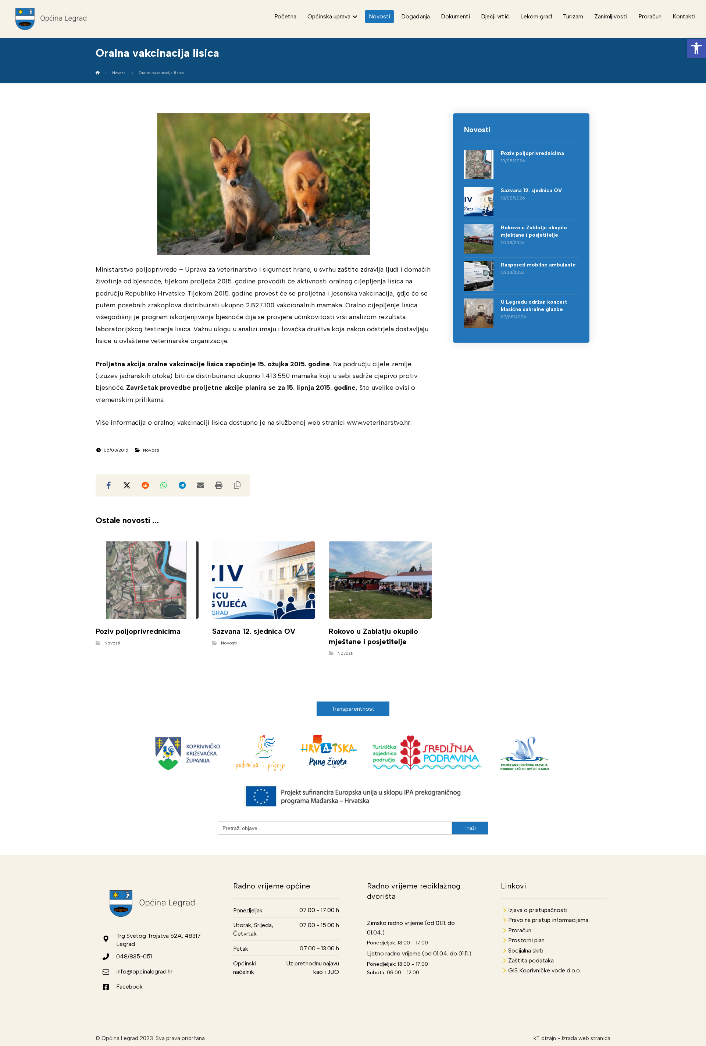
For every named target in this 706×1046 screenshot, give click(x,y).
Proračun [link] (519, 930)
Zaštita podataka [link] (531, 960)
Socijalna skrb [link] (525, 950)
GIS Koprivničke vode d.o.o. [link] (544, 970)
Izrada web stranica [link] (586, 1038)
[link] (696, 48)
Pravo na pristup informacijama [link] (548, 919)
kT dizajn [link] (545, 1038)
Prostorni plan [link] (526, 940)
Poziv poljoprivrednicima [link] (532, 153)
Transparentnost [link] (353, 708)
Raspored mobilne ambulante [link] (538, 265)
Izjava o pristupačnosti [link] (537, 910)
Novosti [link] (151, 450)
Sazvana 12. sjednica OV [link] (531, 190)
